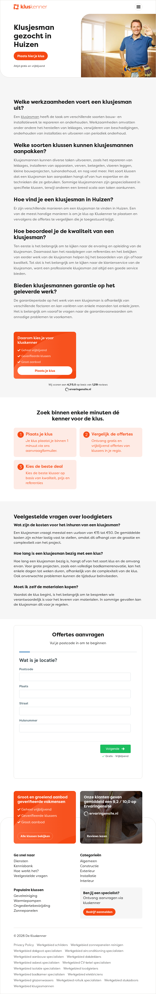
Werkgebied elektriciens (85, 974)
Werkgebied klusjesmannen (34, 986)
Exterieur (87, 870)
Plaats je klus (45, 371)
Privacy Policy (24, 945)
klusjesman (30, 116)
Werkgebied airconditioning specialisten (94, 951)
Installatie (88, 875)
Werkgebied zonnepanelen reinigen (97, 945)
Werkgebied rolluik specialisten (78, 980)
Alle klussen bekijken (35, 836)
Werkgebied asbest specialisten (37, 962)
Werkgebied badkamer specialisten (39, 974)
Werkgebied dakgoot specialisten (38, 951)
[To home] (30, 6)
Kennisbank (23, 866)
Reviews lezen (97, 836)
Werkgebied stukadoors (121, 980)
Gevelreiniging (25, 895)
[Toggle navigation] (138, 7)
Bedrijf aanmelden (99, 912)
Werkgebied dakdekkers (84, 956)
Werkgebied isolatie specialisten (37, 968)
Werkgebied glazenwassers (33, 980)
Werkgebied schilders (52, 945)
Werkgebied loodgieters (80, 968)
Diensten (21, 861)
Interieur (87, 880)
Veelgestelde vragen (31, 875)
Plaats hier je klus (30, 56)
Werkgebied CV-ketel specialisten (86, 962)
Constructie (89, 866)
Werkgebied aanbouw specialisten (39, 956)
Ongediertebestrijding (32, 905)
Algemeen (88, 861)
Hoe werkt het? (26, 870)
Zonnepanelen (26, 910)
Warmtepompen (27, 900)
